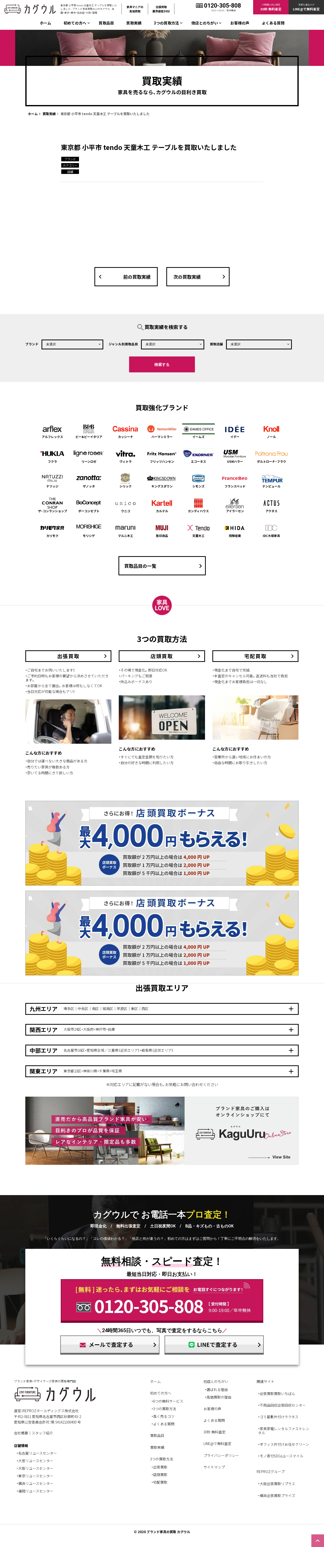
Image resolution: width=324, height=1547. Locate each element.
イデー (234, 436)
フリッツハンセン (162, 461)
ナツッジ (52, 486)
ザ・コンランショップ (52, 511)
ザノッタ (89, 486)
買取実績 (133, 23)
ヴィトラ (125, 461)
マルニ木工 (125, 535)
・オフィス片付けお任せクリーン (283, 1444)
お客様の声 (239, 23)
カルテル (162, 511)
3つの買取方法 (164, 1408)
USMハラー (235, 461)
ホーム (45, 23)
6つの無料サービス (168, 1401)
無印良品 (162, 535)
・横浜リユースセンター (34, 1483)
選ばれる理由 (217, 1389)
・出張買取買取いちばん (276, 1393)
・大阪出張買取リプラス (276, 1483)
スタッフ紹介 (42, 1432)
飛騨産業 (235, 535)
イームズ (198, 436)
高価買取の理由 (219, 1397)
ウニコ (125, 511)
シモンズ (198, 486)
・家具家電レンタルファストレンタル (283, 1430)
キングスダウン (162, 486)
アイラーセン (235, 511)
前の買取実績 (123, 276)
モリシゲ (89, 535)
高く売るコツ (163, 1416)
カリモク (52, 535)
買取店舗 (216, 344)
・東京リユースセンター (34, 1475)
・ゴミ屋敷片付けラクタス (278, 1416)
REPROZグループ (271, 1471)
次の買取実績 (200, 276)
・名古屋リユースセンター (36, 1453)
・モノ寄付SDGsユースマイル (280, 1455)
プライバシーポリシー (221, 1455)
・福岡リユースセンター (34, 1490)
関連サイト (265, 1381)
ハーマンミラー (162, 436)
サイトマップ (214, 1466)
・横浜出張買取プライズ (276, 1495)
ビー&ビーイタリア (88, 436)
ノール (271, 436)
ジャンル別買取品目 (123, 344)
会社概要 (21, 1432)
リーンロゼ (89, 461)
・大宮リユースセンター (34, 1460)
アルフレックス (52, 436)
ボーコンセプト (88, 511)
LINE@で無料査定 (217, 1443)
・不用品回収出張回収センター (282, 1405)
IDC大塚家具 (271, 535)
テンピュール (271, 486)
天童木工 (198, 535)
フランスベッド (235, 486)
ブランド (31, 344)
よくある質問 (273, 23)
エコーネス (198, 461)
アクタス (271, 511)
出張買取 (160, 1466)
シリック (125, 486)
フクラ (52, 461)
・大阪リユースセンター (34, 1468)
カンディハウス (198, 511)
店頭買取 (160, 1474)
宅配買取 (160, 1482)
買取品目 (106, 23)
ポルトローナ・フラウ (271, 461)
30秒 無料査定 (215, 1431)
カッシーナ (125, 436)
